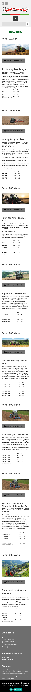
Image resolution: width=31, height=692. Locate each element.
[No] (29, 686)
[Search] (27, 24)
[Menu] (15, 18)
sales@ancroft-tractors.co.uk (11, 647)
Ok (11, 689)
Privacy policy (5, 657)
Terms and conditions (7, 659)
